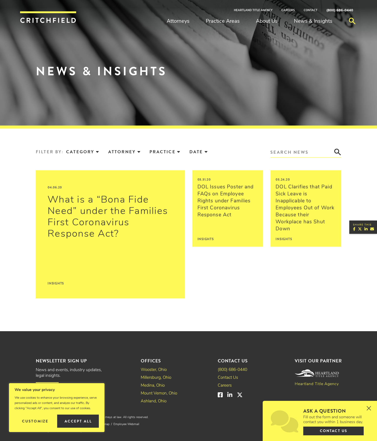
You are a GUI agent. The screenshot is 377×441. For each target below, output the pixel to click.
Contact (310, 10)
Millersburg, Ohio (156, 378)
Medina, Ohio (153, 386)
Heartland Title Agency (253, 10)
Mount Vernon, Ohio (159, 393)
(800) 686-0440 (339, 10)
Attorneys (178, 21)
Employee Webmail (126, 424)
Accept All (78, 421)
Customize (35, 421)
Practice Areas (223, 21)
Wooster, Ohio (154, 370)
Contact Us (228, 378)
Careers (288, 10)
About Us (267, 21)
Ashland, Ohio (153, 401)
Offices (151, 360)
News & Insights (313, 21)
